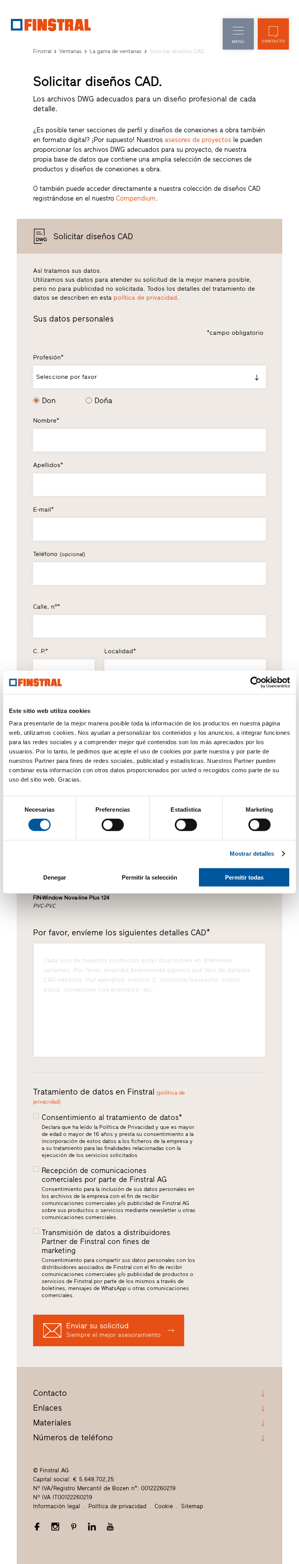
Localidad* (120, 651)
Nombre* (46, 420)
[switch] (113, 825)
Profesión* (48, 357)
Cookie (164, 1506)
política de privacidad (145, 297)
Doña (103, 400)
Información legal (56, 1506)
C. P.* (40, 651)
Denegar (54, 877)
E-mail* (43, 509)
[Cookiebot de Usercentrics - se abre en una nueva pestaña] (256, 682)
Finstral (42, 51)
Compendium (136, 198)
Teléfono (59, 554)
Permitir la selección (149, 877)
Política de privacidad (117, 1506)
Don (49, 400)
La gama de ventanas (116, 51)
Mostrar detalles (252, 853)
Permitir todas (244, 877)
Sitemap (192, 1506)
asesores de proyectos (198, 140)
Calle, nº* (46, 606)
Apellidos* (48, 465)
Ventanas (70, 51)
